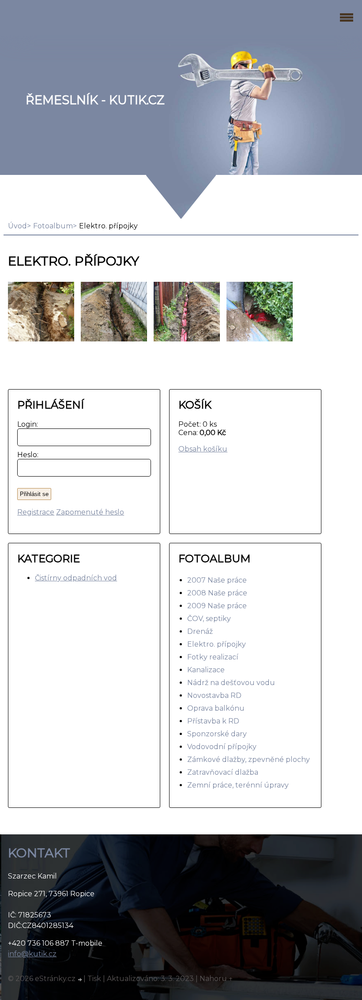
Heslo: (25, 455)
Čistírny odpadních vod (76, 578)
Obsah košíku (202, 449)
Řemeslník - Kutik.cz (95, 100)
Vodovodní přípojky (221, 746)
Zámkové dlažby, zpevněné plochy (248, 759)
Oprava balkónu (216, 708)
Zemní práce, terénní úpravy (238, 785)
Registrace (35, 512)
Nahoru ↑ (216, 978)
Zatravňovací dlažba (222, 772)
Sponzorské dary (217, 734)
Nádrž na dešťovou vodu (231, 682)
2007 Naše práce (217, 580)
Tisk (94, 978)
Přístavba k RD (213, 721)
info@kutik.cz (32, 954)
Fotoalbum (53, 226)
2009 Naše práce (217, 606)
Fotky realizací (212, 657)
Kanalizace (206, 670)
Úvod (17, 226)
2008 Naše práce (217, 593)
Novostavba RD (214, 695)
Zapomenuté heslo (90, 512)
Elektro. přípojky (216, 644)
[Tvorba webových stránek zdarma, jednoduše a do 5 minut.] (80, 979)
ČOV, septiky (209, 618)
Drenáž (200, 631)
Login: (25, 424)
